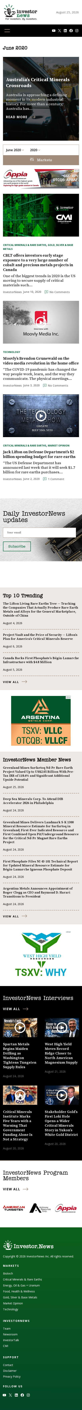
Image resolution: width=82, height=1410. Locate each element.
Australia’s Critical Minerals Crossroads (38, 83)
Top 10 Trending (23, 595)
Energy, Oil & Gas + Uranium (21, 1285)
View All (11, 682)
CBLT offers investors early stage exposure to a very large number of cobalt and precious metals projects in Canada (38, 262)
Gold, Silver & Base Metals (20, 1297)
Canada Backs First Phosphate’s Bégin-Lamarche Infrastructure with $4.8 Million (41, 660)
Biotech (8, 1273)
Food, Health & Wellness (19, 1291)
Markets (44, 160)
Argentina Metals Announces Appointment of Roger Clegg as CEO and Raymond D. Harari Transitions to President (37, 892)
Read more (16, 117)
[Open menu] (7, 31)
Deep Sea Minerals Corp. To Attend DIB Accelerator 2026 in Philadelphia (33, 801)
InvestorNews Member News (37, 760)
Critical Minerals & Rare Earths (24, 245)
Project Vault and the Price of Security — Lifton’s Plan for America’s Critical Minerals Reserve (40, 637)
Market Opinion (58, 445)
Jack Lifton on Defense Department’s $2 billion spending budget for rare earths (39, 454)
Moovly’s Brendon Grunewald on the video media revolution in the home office (41, 361)
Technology (11, 352)
